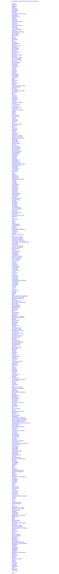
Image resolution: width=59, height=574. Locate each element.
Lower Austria (34, 1)
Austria (28, 1)
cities (20, 1)
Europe (24, 1)
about (13, 572)
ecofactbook (15, 1)
